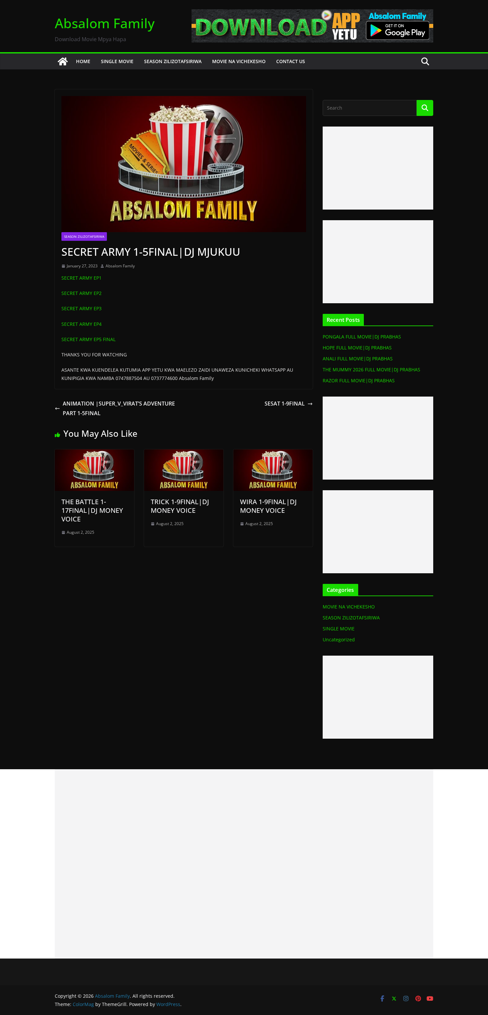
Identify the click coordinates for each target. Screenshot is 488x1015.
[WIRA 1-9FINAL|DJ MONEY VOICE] (273, 454)
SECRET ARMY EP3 (81, 308)
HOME (83, 61)
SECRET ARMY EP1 (81, 278)
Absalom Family (105, 23)
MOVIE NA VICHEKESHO (239, 61)
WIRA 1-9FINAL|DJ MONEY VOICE (268, 506)
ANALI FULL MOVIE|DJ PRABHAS (358, 358)
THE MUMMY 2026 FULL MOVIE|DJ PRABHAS (371, 369)
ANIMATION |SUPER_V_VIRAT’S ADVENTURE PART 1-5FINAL (119, 408)
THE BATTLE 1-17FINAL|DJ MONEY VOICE (92, 510)
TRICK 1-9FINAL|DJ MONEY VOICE (180, 506)
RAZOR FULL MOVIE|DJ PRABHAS (359, 380)
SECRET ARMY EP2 (81, 293)
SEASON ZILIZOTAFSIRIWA (173, 61)
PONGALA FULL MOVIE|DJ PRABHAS (362, 336)
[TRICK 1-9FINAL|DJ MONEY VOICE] (183, 454)
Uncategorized (339, 639)
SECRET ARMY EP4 (81, 324)
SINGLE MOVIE (117, 61)
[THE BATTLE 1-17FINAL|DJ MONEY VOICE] (94, 454)
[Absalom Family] (63, 61)
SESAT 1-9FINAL (285, 403)
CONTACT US (290, 61)
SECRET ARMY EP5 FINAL (88, 339)
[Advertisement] (378, 168)
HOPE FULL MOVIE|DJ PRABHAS (357, 347)
